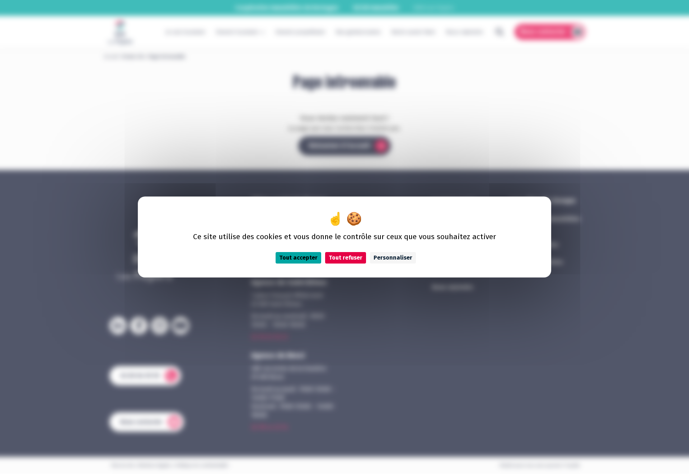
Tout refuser (345, 257)
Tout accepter (298, 257)
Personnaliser (393, 257)
